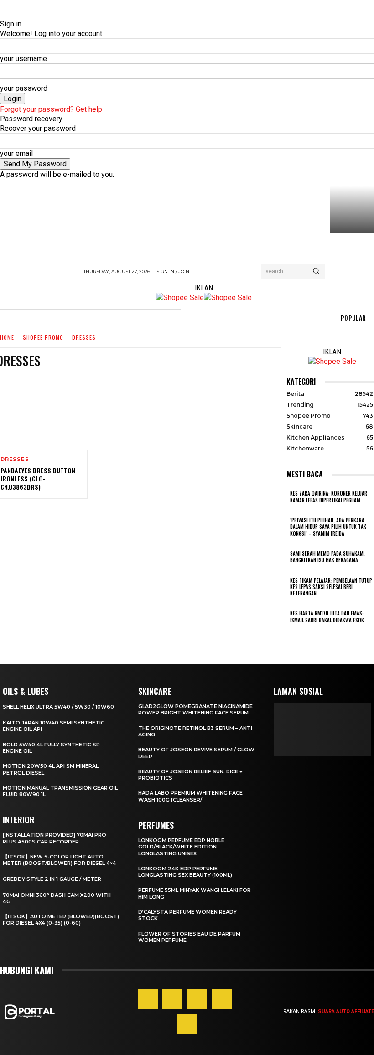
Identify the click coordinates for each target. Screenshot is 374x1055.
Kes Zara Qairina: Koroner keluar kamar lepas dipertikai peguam (328, 496)
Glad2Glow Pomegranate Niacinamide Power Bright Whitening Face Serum (195, 709)
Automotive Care (333, 380)
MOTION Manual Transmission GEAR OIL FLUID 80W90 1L (60, 791)
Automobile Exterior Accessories (88, 380)
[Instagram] (172, 999)
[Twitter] (187, 1024)
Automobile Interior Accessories (184, 380)
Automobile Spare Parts (269, 380)
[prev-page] (289, 632)
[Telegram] (222, 999)
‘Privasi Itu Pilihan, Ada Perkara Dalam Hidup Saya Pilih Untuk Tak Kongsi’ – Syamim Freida (328, 527)
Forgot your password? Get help (51, 109)
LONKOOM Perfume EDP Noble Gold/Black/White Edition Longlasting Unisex (181, 847)
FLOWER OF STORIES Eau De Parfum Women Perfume (189, 937)
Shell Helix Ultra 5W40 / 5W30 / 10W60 (58, 706)
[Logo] (39, 285)
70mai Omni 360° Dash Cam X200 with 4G (57, 898)
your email (16, 153)
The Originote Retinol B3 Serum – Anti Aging (195, 731)
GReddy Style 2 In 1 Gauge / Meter (52, 879)
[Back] (2, 14)
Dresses (14, 459)
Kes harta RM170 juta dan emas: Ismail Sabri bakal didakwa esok (327, 616)
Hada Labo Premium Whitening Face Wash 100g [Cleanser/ (190, 796)
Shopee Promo (43, 337)
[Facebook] (148, 999)
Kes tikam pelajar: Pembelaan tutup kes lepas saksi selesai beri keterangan (331, 587)
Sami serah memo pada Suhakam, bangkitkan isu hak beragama (327, 557)
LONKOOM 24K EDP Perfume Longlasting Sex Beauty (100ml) (185, 871)
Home (7, 337)
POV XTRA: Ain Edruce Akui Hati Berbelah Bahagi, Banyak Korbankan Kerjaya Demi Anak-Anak (352, 263)
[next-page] (294, 632)
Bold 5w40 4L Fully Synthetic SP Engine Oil (51, 747)
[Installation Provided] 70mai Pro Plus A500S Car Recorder (54, 838)
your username (23, 58)
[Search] (316, 271)
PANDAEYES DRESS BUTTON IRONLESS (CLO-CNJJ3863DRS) (37, 478)
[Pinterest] (197, 999)
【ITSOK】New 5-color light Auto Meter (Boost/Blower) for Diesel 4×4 (59, 859)
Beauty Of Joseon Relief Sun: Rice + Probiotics (190, 774)
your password (23, 88)
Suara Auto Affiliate (346, 1011)
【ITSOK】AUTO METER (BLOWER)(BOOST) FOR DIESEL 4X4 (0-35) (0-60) (61, 919)
